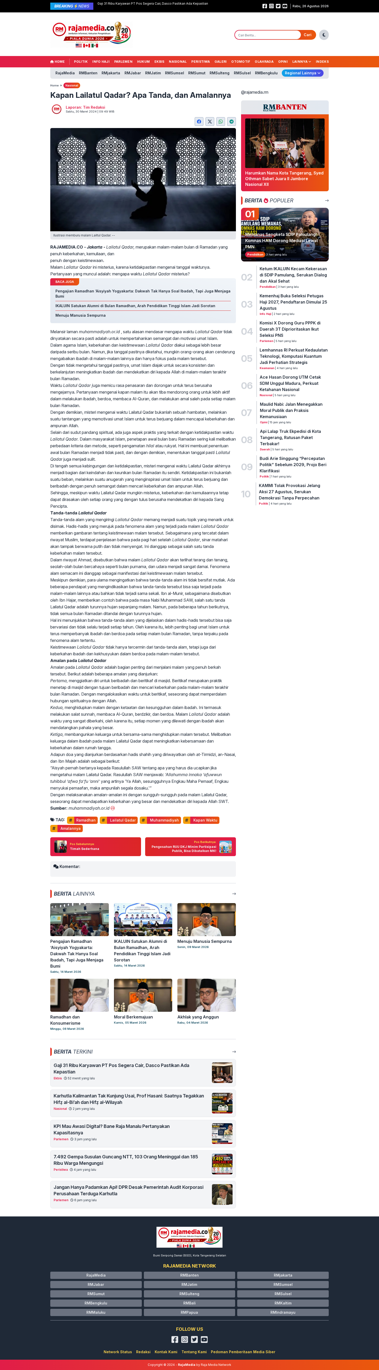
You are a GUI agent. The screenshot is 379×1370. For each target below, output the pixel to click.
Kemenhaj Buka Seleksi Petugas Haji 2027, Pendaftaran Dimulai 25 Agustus (293, 302)
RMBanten (88, 73)
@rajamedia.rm (254, 92)
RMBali (189, 1303)
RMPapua (189, 1312)
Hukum (143, 61)
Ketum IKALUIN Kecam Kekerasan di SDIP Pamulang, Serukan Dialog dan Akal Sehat (293, 275)
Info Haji (101, 61)
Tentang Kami (194, 1352)
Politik (81, 61)
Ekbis (159, 61)
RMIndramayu (282, 1312)
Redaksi (143, 1352)
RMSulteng (219, 73)
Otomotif (240, 61)
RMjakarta (111, 73)
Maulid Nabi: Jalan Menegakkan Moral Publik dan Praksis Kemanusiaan (291, 410)
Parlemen (123, 61)
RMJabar (133, 73)
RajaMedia (65, 73)
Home (59, 61)
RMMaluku (95, 1312)
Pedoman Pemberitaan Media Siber (243, 1352)
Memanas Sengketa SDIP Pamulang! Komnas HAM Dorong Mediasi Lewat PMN (281, 240)
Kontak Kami (166, 1352)
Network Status (118, 1352)
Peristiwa (200, 61)
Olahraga (264, 61)
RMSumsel (174, 73)
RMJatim (153, 73)
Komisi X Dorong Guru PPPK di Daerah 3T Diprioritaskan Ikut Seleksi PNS (290, 329)
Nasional (178, 61)
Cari (307, 35)
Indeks (322, 61)
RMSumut (196, 73)
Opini (283, 61)
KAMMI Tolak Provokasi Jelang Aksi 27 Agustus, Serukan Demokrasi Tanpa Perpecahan (289, 491)
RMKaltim (283, 1303)
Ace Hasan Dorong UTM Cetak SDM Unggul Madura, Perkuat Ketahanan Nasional (290, 383)
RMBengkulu (266, 73)
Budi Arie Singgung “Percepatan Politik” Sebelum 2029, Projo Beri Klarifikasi (293, 464)
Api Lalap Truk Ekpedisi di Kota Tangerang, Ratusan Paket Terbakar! (290, 437)
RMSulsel (242, 73)
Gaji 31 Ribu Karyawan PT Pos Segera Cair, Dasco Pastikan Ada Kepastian (152, 3)
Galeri (221, 61)
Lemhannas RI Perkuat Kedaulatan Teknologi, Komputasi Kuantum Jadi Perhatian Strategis (294, 356)
